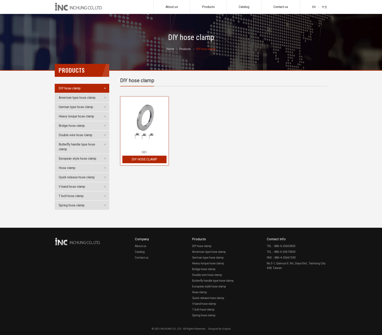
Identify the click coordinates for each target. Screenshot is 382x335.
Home (170, 49)
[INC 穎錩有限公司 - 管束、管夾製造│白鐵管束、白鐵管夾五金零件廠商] (79, 7)
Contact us (280, 7)
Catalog (244, 7)
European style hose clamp (77, 158)
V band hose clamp (72, 186)
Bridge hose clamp (72, 126)
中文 (324, 7)
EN (314, 7)
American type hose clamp (77, 98)
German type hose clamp (76, 107)
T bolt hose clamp (71, 196)
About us (172, 7)
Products (208, 7)
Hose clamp (67, 168)
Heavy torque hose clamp (76, 116)
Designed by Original (219, 328)
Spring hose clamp (72, 205)
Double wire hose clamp (75, 135)
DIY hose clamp (70, 88)
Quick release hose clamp (77, 177)
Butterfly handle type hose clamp (77, 147)
